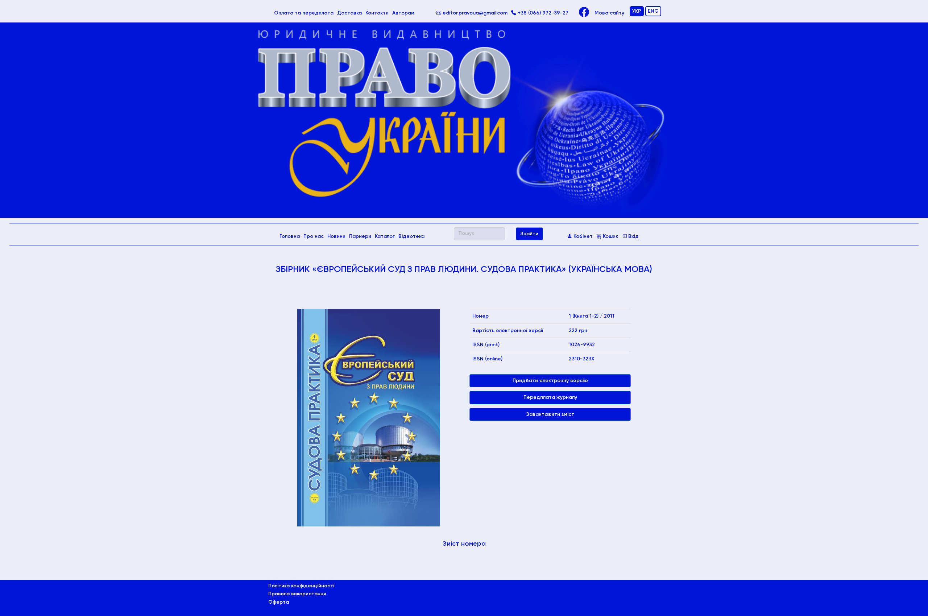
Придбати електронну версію (550, 380)
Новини (336, 236)
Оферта (278, 602)
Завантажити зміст (550, 414)
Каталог (385, 236)
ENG (653, 11)
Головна (290, 236)
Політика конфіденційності (301, 585)
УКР (636, 11)
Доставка (349, 13)
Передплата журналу (550, 397)
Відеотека (411, 236)
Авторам (403, 13)
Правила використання (297, 593)
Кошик (609, 236)
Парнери (360, 236)
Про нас (313, 236)
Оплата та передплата (304, 13)
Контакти (377, 13)
